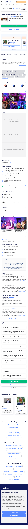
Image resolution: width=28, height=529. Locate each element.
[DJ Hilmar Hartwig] (25, 42)
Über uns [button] (3, 54)
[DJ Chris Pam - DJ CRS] (5, 42)
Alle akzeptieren (14, 512)
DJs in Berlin (19, 466)
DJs (6, 4)
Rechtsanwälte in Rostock (14, 453)
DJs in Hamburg (9, 469)
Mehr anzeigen (14, 459)
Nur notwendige (14, 515)
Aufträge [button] (16, 54)
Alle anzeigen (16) (22, 91)
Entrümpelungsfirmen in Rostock (14, 448)
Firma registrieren (20, 2)
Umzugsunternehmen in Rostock (13, 451)
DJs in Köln (6, 471)
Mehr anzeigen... (22, 65)
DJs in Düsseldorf (19, 474)
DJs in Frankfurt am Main (18, 471)
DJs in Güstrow (9, 466)
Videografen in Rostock (13, 430)
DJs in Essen (19, 476)
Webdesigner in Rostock (13, 424)
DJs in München (18, 469)
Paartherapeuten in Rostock (13, 435)
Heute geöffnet (5, 162)
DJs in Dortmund (10, 476)
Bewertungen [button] (23, 54)
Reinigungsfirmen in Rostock (14, 456)
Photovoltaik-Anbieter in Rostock (14, 445)
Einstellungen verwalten (14, 519)
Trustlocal (3, 4)
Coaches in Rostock (13, 427)
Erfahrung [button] (9, 54)
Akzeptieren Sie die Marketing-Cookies (12, 120)
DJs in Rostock (11, 4)
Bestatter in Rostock (14, 432)
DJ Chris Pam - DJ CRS (13, 40)
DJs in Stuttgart (8, 474)
